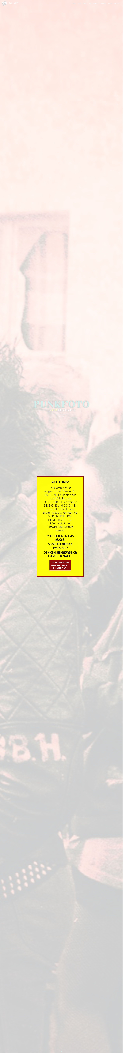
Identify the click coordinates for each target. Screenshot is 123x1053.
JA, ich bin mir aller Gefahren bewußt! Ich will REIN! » (60, 565)
